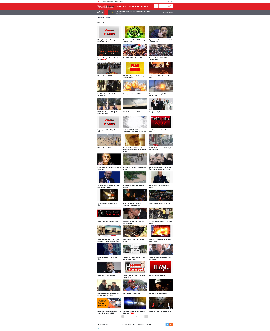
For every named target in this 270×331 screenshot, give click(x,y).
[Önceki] (123, 316)
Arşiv (116, 1)
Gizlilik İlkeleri (141, 324)
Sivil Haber (144, 6)
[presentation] (102, 12)
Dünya (137, 6)
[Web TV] (168, 1)
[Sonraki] (146, 316)
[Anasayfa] (98, 1)
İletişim (134, 324)
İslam (119, 6)
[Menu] (156, 6)
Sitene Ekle (121, 1)
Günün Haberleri (110, 1)
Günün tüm (168, 12)
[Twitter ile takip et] (167, 324)
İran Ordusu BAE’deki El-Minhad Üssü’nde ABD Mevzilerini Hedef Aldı (132, 12)
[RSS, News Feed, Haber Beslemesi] (171, 324)
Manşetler (103, 1)
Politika (131, 6)
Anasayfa (124, 324)
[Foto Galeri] (172, 1)
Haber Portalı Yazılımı (104, 328)
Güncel (124, 6)
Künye (129, 324)
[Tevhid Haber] (106, 6)
